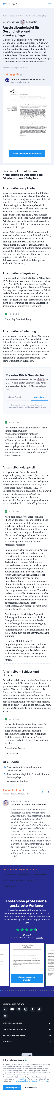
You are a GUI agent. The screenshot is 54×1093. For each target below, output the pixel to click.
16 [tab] (28, 990)
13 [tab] (23, 990)
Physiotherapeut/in (13, 880)
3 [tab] (4, 990)
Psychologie (10, 886)
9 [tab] (15, 990)
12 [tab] (21, 990)
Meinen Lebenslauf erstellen (27, 978)
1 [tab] (1, 990)
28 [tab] (50, 990)
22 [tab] (39, 990)
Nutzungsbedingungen (16, 407)
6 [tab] (10, 990)
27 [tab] (48, 990)
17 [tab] (30, 990)
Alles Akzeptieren (12, 1088)
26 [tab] (46, 990)
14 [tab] (24, 990)
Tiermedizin (9, 874)
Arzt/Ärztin (31, 880)
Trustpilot (39, 938)
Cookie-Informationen (40, 1081)
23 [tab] (41, 990)
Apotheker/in (24, 874)
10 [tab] (17, 990)
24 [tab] (43, 990)
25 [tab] (45, 990)
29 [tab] (52, 990)
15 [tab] (26, 990)
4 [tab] (6, 990)
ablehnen (23, 1079)
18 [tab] (32, 990)
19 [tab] (34, 990)
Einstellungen (31, 1088)
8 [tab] (13, 990)
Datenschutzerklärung (36, 407)
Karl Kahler (31, 22)
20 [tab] (35, 990)
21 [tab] (37, 990)
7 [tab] (12, 990)
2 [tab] (2, 990)
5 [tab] (8, 990)
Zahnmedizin (40, 874)
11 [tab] (19, 990)
